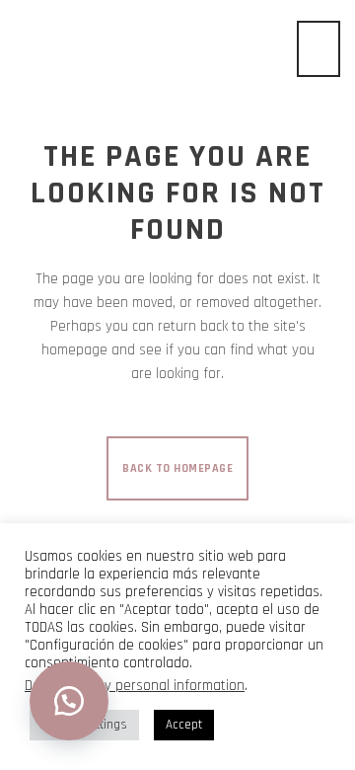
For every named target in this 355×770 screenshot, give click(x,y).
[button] (69, 700)
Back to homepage (177, 468)
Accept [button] (184, 724)
